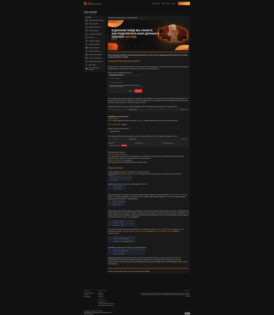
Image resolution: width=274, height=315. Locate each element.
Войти (174, 3)
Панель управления (89, 293)
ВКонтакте (101, 294)
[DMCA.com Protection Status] (187, 313)
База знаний (93, 13)
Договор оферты (102, 302)
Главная (158, 3)
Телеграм (100, 296)
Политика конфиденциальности (106, 303)
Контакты (86, 294)
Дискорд (100, 293)
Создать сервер (183, 3)
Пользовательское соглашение (106, 305)
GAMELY (90, 3)
